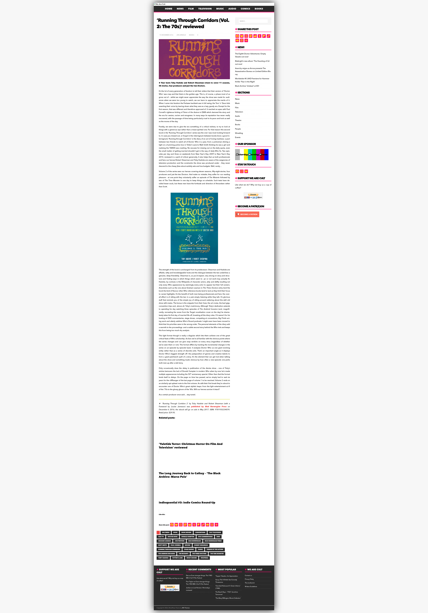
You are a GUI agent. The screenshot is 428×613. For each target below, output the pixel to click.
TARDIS (200, 549)
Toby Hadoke (163, 558)
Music (220, 9)
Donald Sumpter (187, 537)
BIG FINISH (165, 532)
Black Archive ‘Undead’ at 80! (247, 86)
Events (237, 137)
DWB (218, 537)
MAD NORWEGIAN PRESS (213, 541)
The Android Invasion (166, 554)
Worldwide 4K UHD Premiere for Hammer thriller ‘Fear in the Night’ (252, 80)
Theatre (238, 120)
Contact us (248, 575)
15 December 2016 (166, 35)
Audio (232, 9)
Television (205, 9)
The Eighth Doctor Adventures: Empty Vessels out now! (250, 55)
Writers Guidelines (251, 586)
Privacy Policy (249, 579)
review (187, 545)
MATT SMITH (162, 545)
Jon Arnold (181, 35)
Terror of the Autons (215, 549)
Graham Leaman (164, 541)
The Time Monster (217, 554)
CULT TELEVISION (215, 532)
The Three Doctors (199, 554)
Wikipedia (204, 558)
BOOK (175, 532)
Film (191, 9)
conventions (200, 532)
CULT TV (161, 537)
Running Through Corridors (169, 549)
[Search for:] (253, 21)
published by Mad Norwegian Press (209, 406)
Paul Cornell (176, 545)
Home (168, 9)
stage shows (189, 549)
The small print (250, 583)
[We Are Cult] (159, 4)
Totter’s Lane (177, 558)
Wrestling (239, 133)
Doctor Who (172, 537)
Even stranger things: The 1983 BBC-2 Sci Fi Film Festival (199, 576)
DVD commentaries (205, 537)
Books (259, 9)
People (238, 129)
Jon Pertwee (179, 541)
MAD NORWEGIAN (194, 541)
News (180, 9)
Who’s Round (192, 558)
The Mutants (183, 554)
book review (186, 532)
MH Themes (186, 608)
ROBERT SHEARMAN (201, 545)
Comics (245, 9)
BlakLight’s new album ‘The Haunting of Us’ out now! (252, 63)
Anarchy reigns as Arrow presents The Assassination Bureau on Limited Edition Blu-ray (253, 71)
